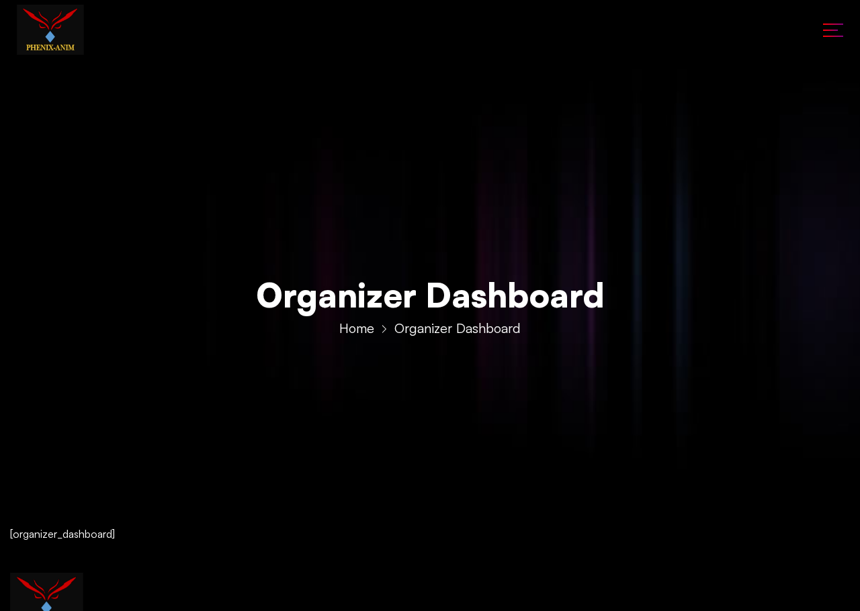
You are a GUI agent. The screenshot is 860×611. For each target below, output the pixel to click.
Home (356, 328)
